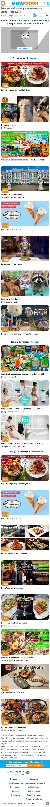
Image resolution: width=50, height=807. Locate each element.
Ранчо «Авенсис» (8, 125)
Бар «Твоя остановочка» (12, 588)
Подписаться (36, 765)
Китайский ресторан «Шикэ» (14, 727)
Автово (18, 23)
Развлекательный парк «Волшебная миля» (20, 334)
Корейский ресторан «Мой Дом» (15, 90)
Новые (3, 15)
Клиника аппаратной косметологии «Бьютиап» (22, 408)
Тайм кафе (22, 20)
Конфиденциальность (34, 783)
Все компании (34, 791)
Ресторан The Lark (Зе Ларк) (14, 623)
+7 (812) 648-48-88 (15, 772)
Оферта (15, 791)
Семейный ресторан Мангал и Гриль (17, 657)
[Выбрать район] (41, 15)
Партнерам (15, 787)
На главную (24, 48)
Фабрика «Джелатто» (11, 229)
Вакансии (34, 779)
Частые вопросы (15, 783)
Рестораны (44, 20)
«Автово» (34, 341)
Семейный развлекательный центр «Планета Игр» (23, 160)
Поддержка (15, 779)
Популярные (13, 15)
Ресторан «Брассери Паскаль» (14, 553)
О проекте (15, 795)
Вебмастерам (34, 787)
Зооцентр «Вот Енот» (11, 299)
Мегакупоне (32, 58)
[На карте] (47, 15)
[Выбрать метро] (35, 15)
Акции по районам (34, 799)
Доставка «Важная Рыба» (12, 692)
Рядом (22, 15)
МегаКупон (25, 3)
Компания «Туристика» (11, 194)
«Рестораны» (36, 451)
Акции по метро (34, 795)
